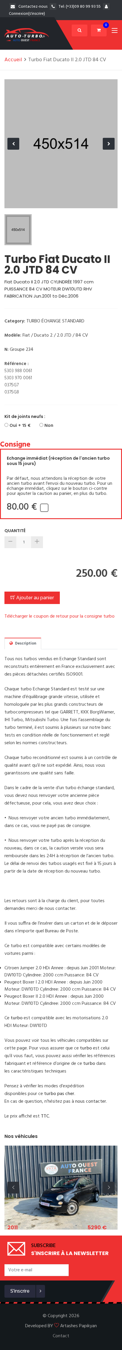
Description (25, 643)
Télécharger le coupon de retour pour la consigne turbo (59, 616)
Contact (61, 1336)
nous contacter (90, 1101)
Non (48, 425)
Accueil (13, 60)
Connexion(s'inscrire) (27, 13)
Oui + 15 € (19, 425)
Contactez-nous (32, 6)
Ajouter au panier (34, 597)
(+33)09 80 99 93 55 (83, 6)
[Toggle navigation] (115, 31)
